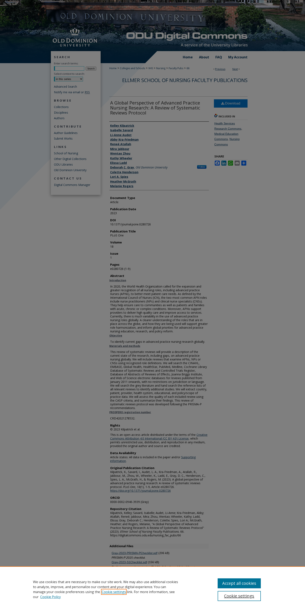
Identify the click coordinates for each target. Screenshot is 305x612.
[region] (152, 589)
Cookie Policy (50, 597)
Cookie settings (114, 592)
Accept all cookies (239, 583)
